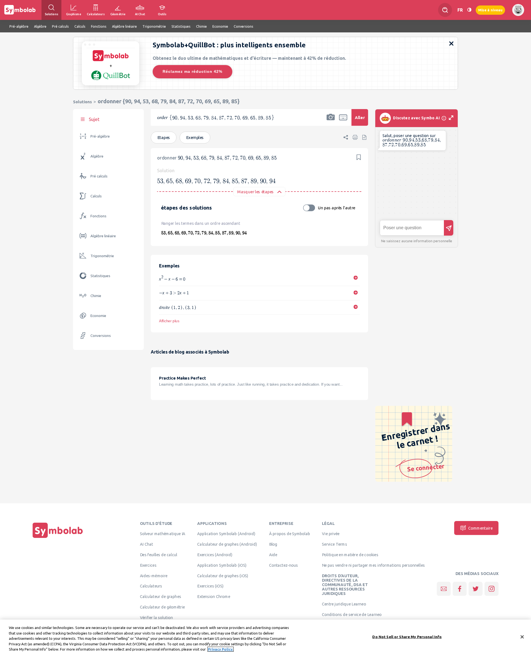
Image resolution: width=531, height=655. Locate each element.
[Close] (522, 637)
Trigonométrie (102, 256)
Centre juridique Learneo (344, 604)
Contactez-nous (283, 565)
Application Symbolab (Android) (226, 534)
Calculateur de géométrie (162, 607)
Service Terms (334, 544)
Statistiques (100, 276)
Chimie (95, 296)
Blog (273, 544)
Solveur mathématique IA (163, 534)
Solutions (82, 101)
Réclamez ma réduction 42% (192, 71)
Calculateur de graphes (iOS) (222, 575)
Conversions (100, 336)
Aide (273, 554)
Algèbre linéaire (103, 236)
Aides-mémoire (154, 575)
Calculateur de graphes (160, 596)
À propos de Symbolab (289, 534)
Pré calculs (99, 176)
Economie (98, 316)
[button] (331, 121)
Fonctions (98, 216)
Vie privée (330, 534)
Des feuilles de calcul (158, 554)
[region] (265, 637)
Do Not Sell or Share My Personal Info (407, 637)
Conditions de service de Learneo (352, 614)
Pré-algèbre (100, 136)
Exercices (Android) (214, 554)
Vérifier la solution (156, 617)
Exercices (148, 565)
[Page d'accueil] (58, 538)
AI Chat (146, 544)
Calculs (96, 196)
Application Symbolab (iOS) (221, 565)
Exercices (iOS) (210, 586)
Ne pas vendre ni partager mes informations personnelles (373, 565)
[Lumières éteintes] (469, 9)
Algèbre (96, 156)
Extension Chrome (213, 596)
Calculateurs (151, 586)
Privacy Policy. (220, 649)
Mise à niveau (490, 10)
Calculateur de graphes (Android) (227, 544)
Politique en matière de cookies (350, 554)
